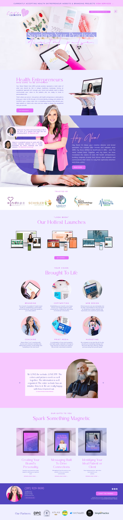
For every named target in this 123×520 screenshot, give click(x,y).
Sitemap (115, 498)
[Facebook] (116, 489)
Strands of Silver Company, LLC (110, 497)
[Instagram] (112, 489)
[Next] (103, 383)
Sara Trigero (41, 390)
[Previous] (20, 383)
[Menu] (116, 11)
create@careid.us (28, 491)
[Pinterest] (114, 489)
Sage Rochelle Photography (107, 498)
